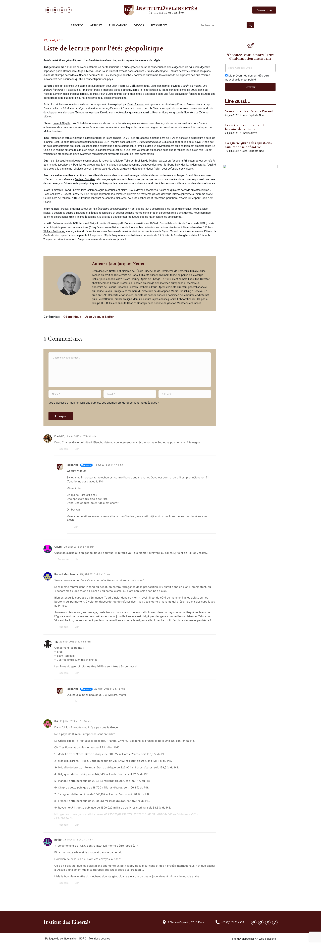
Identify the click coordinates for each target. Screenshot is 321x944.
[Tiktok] (69, 10)
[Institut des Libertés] (160, 10)
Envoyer (60, 416)
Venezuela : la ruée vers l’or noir (250, 111)
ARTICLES (96, 25)
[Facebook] (55, 10)
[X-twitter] (268, 922)
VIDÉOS (139, 25)
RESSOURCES (159, 25)
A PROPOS (76, 25)
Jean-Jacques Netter (99, 317)
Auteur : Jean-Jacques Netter (118, 263)
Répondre (63, 448)
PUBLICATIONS (118, 25)
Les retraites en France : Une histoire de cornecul (247, 127)
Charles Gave (249, 133)
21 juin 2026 (232, 133)
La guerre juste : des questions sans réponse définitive (248, 145)
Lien (77, 448)
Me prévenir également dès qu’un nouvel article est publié (247, 77)
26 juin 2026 (232, 115)
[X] (62, 10)
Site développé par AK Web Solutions (254, 938)
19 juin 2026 (232, 151)
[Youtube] (47, 10)
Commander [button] (243, 264)
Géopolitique (72, 317)
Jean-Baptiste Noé (253, 115)
